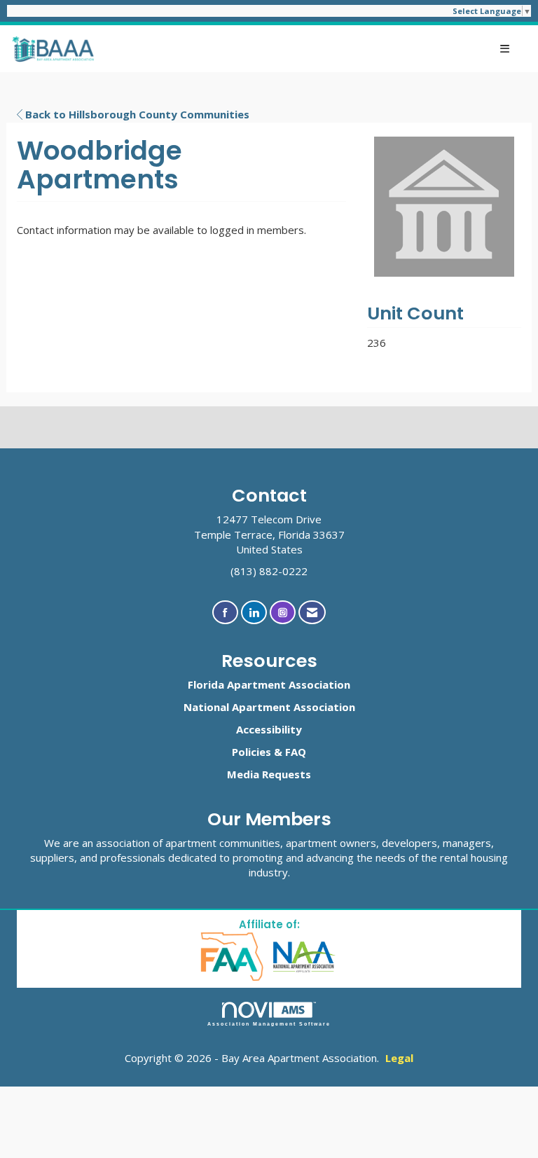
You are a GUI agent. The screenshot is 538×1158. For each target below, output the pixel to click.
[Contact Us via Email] (312, 612)
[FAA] (232, 955)
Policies (251, 752)
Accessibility (269, 729)
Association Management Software (269, 1023)
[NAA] (304, 955)
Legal (399, 1058)
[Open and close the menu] (309, 48)
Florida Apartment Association (269, 684)
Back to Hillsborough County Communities (135, 114)
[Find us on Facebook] (225, 612)
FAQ (295, 752)
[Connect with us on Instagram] (283, 612)
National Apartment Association (269, 707)
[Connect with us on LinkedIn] (254, 612)
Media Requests (269, 774)
